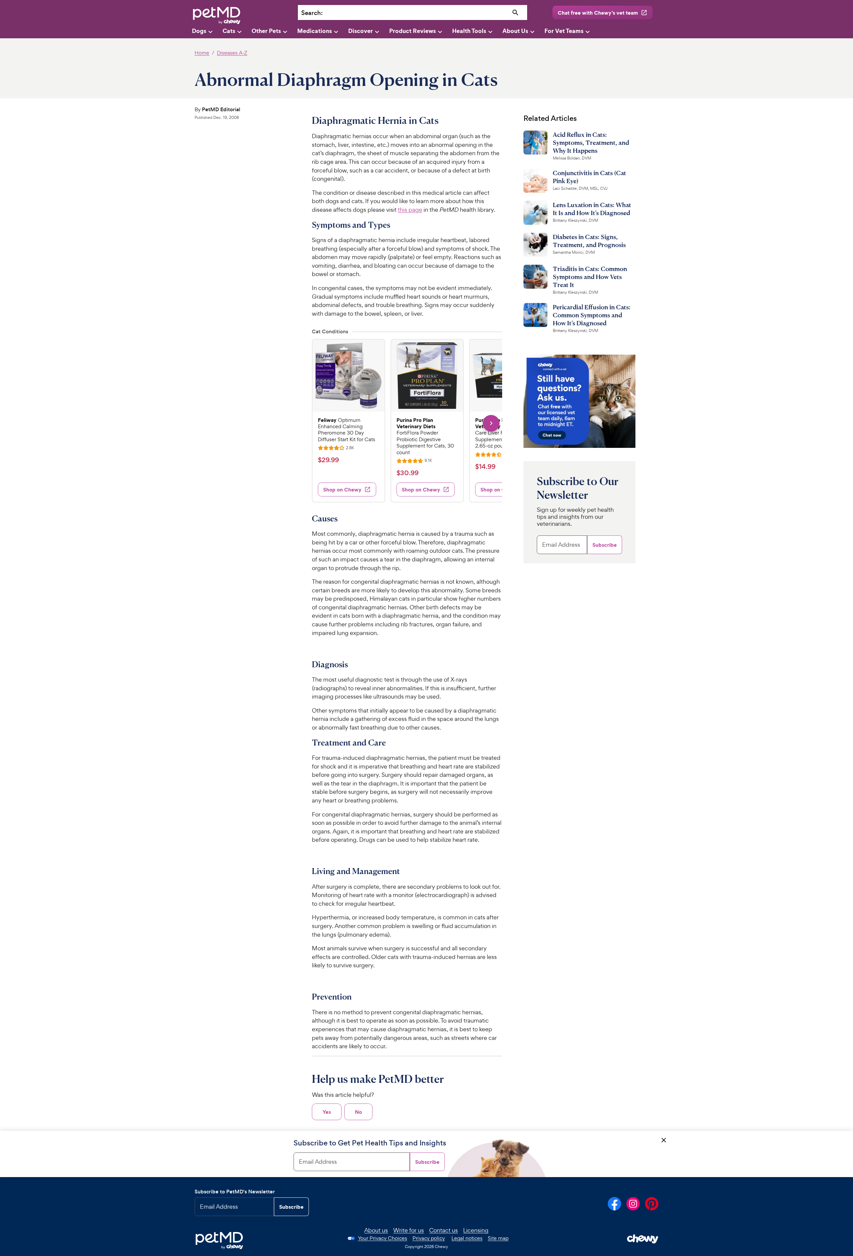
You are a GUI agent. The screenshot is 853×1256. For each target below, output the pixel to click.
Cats (229, 31)
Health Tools (469, 31)
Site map (498, 1238)
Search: (312, 13)
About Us (515, 31)
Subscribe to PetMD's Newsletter (235, 1191)
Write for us (408, 1230)
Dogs (199, 31)
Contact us (443, 1230)
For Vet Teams (563, 31)
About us (376, 1230)
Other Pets (266, 31)
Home (202, 53)
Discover (360, 31)
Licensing (475, 1230)
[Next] (491, 423)
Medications (314, 31)
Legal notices (466, 1238)
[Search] (515, 13)
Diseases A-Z (232, 53)
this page (410, 209)
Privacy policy (429, 1238)
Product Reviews (412, 31)
